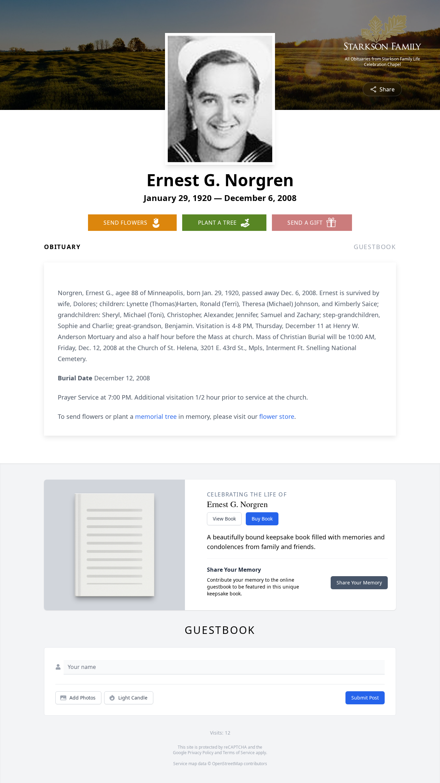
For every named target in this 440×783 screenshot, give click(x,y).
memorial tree (156, 416)
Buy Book (262, 518)
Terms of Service (239, 753)
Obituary (62, 247)
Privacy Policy (200, 753)
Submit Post (365, 697)
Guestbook (375, 247)
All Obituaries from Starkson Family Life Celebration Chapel (382, 61)
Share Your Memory (359, 582)
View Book (224, 518)
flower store (276, 416)
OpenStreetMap (227, 764)
